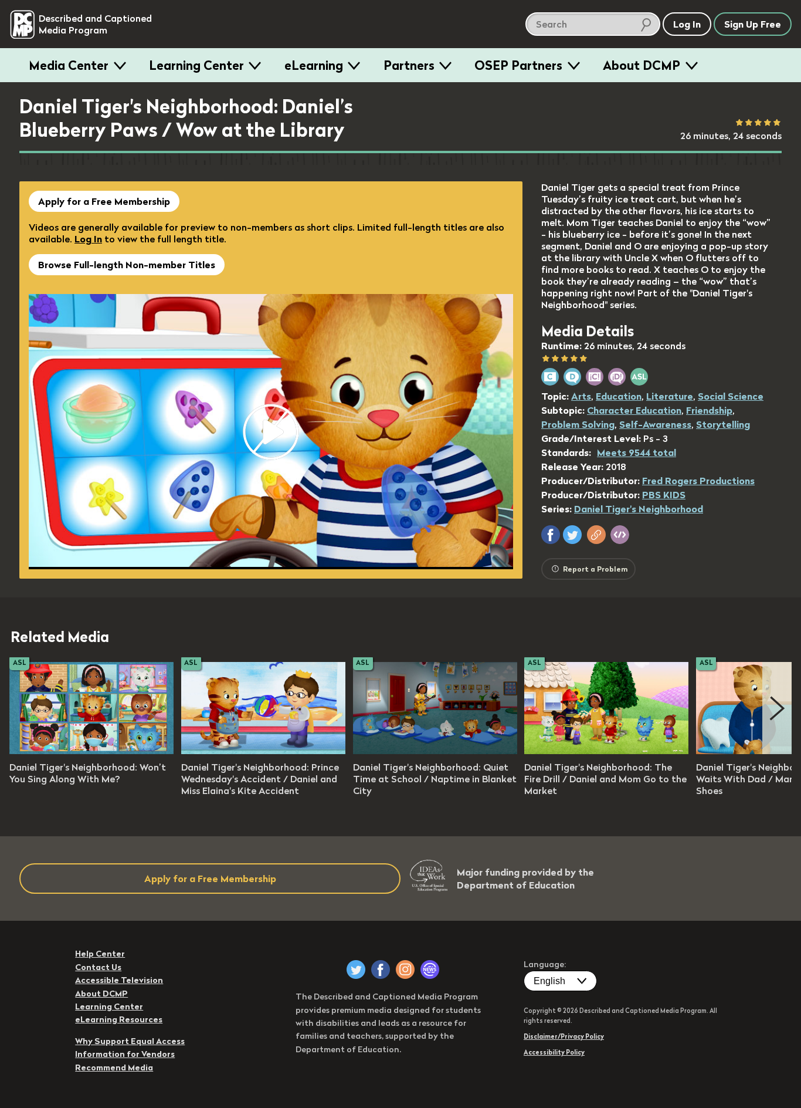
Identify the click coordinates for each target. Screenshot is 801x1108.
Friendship (709, 410)
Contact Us (98, 967)
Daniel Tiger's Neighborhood (638, 509)
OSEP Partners (518, 65)
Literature (669, 396)
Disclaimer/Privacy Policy (564, 1036)
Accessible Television (119, 980)
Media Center (68, 65)
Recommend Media (114, 1067)
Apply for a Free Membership (104, 201)
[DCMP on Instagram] (405, 969)
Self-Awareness (655, 424)
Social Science (730, 396)
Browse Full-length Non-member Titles (126, 265)
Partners (409, 65)
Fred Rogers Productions (698, 481)
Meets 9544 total (636, 452)
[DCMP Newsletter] (429, 969)
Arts (581, 396)
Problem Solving (578, 424)
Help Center (100, 953)
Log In (88, 239)
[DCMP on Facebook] (380, 969)
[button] (550, 534)
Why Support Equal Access (130, 1041)
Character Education (634, 410)
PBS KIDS (663, 495)
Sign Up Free (752, 24)
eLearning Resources (118, 1019)
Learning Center (196, 65)
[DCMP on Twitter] (356, 969)
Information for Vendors (125, 1054)
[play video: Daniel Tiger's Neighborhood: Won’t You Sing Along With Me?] (91, 750)
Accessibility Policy (554, 1052)
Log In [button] (687, 24)
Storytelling (723, 424)
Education (619, 396)
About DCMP (641, 65)
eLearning (313, 65)
